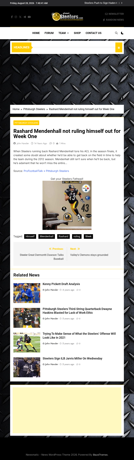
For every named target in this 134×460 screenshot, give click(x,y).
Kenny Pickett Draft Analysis (61, 284)
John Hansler (23, 143)
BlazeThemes (100, 454)
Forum (49, 33)
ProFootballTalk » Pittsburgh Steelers (46, 171)
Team (62, 33)
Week (88, 236)
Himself (30, 236)
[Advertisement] (67, 79)
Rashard (63, 236)
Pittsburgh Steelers (26, 122)
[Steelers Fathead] (67, 229)
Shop (77, 33)
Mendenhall (46, 236)
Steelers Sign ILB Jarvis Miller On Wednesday (72, 358)
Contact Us (93, 33)
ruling (77, 236)
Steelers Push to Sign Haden (100, 3)
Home (36, 33)
